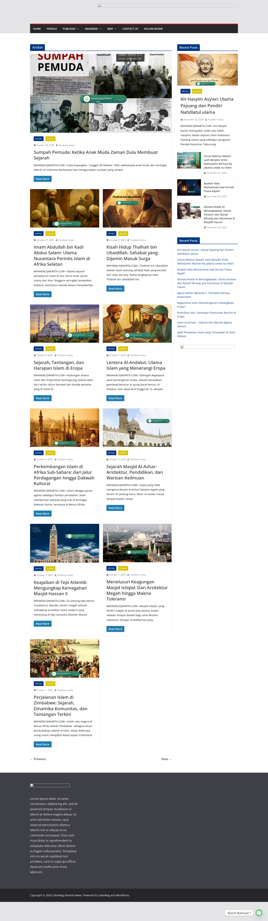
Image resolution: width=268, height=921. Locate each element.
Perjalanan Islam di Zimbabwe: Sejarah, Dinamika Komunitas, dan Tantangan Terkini (61, 705)
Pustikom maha (66, 145)
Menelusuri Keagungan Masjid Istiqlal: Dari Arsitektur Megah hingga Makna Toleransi (137, 590)
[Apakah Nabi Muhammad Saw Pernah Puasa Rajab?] (189, 190)
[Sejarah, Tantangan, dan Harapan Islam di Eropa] (64, 324)
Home (37, 28)
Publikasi (69, 28)
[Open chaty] (259, 912)
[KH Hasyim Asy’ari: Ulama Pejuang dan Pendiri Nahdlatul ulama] (207, 70)
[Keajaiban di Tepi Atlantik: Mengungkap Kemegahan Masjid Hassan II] (64, 543)
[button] (77, 28)
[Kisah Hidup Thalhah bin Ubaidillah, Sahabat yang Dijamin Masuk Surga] (137, 208)
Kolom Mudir (153, 28)
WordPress (122, 895)
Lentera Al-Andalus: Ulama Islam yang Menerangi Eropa (136, 365)
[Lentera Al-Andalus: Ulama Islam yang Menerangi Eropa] (137, 324)
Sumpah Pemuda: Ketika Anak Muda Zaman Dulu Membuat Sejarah (96, 155)
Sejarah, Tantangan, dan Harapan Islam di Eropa (59, 365)
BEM (110, 28)
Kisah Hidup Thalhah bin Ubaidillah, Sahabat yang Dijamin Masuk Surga (132, 252)
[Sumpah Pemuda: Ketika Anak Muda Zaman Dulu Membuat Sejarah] (101, 93)
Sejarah (50, 138)
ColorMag (104, 895)
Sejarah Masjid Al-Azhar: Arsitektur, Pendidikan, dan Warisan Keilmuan (134, 472)
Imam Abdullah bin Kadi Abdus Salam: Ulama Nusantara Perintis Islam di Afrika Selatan (62, 255)
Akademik (91, 28)
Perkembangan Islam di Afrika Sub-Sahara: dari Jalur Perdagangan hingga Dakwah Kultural (64, 475)
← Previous (38, 759)
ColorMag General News (67, 895)
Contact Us (130, 28)
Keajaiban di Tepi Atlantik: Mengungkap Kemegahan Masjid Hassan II (60, 587)
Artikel (38, 138)
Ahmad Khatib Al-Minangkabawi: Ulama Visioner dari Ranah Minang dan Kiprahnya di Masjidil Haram (219, 214)
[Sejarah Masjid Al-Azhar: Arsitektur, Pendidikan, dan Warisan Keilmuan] (137, 427)
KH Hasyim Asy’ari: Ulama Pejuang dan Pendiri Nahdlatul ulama (207, 105)
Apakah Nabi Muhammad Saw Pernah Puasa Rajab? (219, 187)
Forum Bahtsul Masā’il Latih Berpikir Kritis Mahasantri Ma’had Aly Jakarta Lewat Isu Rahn (218, 161)
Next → (166, 759)
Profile (52, 28)
